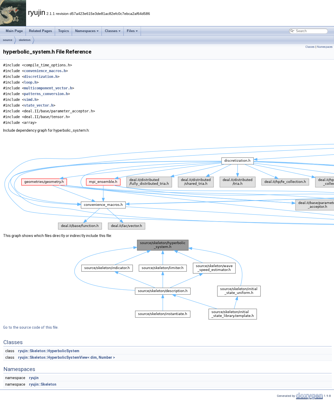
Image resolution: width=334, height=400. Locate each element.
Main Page (14, 31)
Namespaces (85, 31)
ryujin (34, 378)
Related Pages (40, 31)
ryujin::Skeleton (42, 384)
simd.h (30, 99)
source (7, 40)
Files (131, 31)
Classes (111, 31)
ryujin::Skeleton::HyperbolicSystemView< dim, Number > (66, 357)
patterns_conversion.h (46, 94)
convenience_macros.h (45, 71)
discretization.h (40, 76)
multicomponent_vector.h (48, 88)
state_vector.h (38, 105)
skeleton (25, 40)
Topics (63, 31)
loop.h (30, 82)
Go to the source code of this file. (30, 327)
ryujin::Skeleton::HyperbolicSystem (48, 351)
